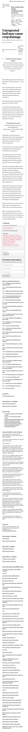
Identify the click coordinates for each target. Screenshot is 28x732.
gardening (18, 239)
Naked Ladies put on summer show (14, 293)
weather (5, 239)
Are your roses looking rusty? (13, 377)
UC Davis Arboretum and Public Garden (14, 419)
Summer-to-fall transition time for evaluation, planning (10, 659)
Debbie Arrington (20, 50)
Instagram (13, 24)
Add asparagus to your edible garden (11, 613)
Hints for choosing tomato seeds (9, 578)
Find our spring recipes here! (9, 541)
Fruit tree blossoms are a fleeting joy (15, 374)
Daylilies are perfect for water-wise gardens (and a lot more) (12, 314)
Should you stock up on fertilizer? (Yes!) (11, 716)
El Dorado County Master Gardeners (13, 423)
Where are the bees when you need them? (11, 700)
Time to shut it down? (7, 652)
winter (16, 245)
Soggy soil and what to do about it (10, 616)
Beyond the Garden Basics (13, 417)
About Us (20, 24)
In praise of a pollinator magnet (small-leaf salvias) (12, 361)
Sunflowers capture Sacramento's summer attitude (11, 322)
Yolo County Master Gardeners (12, 425)
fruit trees (13, 237)
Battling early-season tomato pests (10, 695)
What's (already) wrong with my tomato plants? (11, 713)
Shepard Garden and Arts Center (12, 420)
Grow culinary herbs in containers (10, 719)
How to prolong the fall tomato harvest (11, 647)
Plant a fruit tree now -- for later (9, 596)
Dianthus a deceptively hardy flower (14, 291)
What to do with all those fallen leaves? (11, 625)
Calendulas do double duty (12, 354)
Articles (12, 20)
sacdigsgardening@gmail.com (9, 530)
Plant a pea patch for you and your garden (12, 631)
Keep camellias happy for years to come (12, 371)
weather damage (7, 245)
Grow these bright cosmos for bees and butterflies (13, 302)
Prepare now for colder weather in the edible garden (12, 627)
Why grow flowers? (10, 388)
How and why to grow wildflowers (14, 383)
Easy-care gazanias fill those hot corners (11, 310)
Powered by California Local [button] (17, 1)
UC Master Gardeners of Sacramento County (13, 414)
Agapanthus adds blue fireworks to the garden (12, 306)
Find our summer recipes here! (9, 406)
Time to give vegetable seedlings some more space (12, 605)
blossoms (17, 235)
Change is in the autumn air (8, 637)
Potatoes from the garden (8, 593)
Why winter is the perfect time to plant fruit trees (12, 583)
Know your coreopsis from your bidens (11, 336)
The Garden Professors (10, 426)
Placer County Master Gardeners (12, 422)
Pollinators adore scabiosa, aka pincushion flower (11, 283)
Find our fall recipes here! (8, 551)
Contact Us (14, 25)
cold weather (6, 237)
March (11, 235)
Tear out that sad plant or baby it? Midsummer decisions (10, 682)
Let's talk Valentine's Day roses (13, 385)
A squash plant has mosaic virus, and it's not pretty (12, 675)
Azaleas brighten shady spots (14, 364)
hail (13, 245)
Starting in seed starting (7, 580)
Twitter (12, 23)
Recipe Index (18, 20)
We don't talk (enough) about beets (10, 640)
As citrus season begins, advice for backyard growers (12, 634)
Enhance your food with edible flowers (11, 670)
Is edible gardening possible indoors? (10, 575)
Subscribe (6, 276)
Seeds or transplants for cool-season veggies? (12, 645)
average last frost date (8, 243)
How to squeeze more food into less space (11, 591)
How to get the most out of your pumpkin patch (12, 655)
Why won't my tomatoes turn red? (10, 672)
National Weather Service (9, 241)
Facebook (17, 23)
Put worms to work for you (9, 665)
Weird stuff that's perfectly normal (11, 687)
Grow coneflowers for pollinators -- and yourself (12, 318)
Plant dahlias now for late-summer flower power (12, 332)
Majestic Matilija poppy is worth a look (12, 344)
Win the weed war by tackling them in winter (12, 598)
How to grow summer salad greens (10, 685)
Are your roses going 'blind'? (12, 325)
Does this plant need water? (8, 679)
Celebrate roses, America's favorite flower (12, 348)
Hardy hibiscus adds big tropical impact (11, 287)
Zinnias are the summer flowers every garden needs (11, 328)
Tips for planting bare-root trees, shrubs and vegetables (12, 601)
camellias (19, 237)
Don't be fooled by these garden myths (11, 724)
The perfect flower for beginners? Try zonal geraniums (12, 367)
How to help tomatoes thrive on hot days (11, 702)
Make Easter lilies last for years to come (12, 357)
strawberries (12, 239)
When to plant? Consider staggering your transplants (11, 587)
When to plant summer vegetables (10, 721)
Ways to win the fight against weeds (10, 608)
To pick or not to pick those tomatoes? (11, 662)
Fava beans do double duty (8, 642)
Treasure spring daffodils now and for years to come (12, 380)
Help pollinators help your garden (10, 692)
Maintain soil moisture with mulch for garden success (13, 709)
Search (6, 254)
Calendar (21, 21)
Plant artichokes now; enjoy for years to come (13, 618)
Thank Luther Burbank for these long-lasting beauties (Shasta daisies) (11, 296)
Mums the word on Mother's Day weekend (11, 340)
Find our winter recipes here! (9, 561)
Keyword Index (14, 21)
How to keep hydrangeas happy (13, 299)
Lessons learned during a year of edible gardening (11, 570)
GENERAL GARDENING (7, 228)
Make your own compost (8, 697)
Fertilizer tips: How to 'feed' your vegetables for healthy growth (12, 727)
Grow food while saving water (9, 667)
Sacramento (6, 235)
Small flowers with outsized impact (15, 351)
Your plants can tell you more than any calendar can (11, 705)
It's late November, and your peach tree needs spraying (13, 621)
